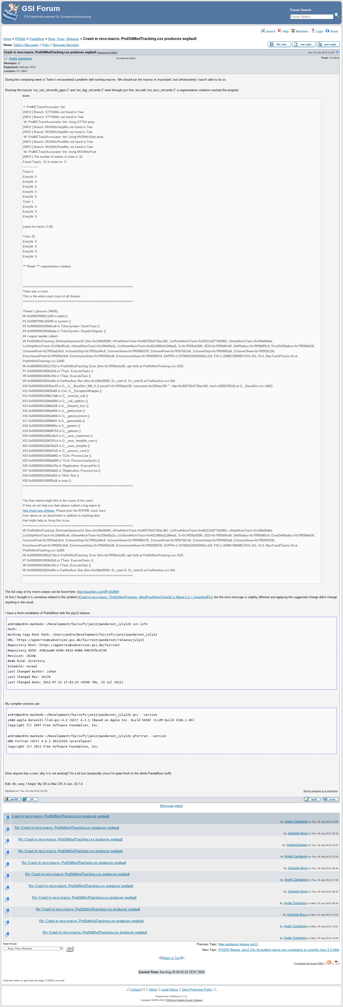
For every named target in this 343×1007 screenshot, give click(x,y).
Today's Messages (25, 45)
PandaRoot (36, 39)
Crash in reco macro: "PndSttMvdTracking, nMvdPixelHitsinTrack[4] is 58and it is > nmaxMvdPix (145, 597)
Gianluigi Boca (298, 833)
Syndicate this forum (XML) (309, 963)
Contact (135, 989)
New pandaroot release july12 (238, 944)
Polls (45, 45)
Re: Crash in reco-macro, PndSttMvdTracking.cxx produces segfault (67, 828)
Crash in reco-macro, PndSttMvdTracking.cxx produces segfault (50, 52)
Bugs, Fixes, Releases (63, 39)
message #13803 (107, 52)
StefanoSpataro (297, 845)
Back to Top (171, 958)
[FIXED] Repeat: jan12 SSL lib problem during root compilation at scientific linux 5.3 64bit (278, 950)
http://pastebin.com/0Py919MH (98, 591)
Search (270, 31)
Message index (171, 806)
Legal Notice (169, 989)
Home (333, 31)
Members (301, 31)
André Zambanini (20, 58)
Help (285, 31)
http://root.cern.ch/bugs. (39, 510)
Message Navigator (66, 45)
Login (319, 31)
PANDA (20, 39)
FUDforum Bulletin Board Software (184, 1000)
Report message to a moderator (321, 791)
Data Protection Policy (197, 989)
